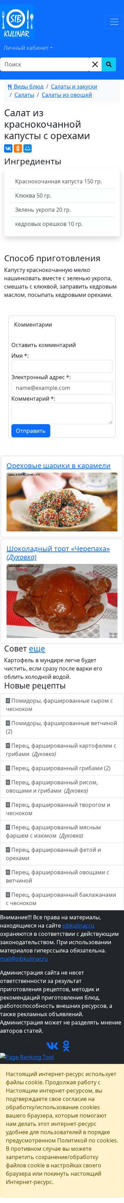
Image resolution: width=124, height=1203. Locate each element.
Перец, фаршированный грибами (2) (61, 768)
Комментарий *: (33, 398)
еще (37, 648)
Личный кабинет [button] (26, 48)
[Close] (95, 64)
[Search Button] (109, 64)
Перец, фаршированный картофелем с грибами (61, 750)
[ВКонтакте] (8, 148)
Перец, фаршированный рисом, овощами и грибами (52, 786)
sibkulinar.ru (78, 925)
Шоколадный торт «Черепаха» (58, 553)
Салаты (24, 95)
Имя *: (20, 355)
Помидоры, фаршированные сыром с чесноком (59, 705)
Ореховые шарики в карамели (59, 465)
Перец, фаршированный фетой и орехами (53, 854)
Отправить (31, 431)
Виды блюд (27, 86)
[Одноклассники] (18, 148)
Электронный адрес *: (41, 377)
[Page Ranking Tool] (27, 1056)
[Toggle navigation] (114, 22)
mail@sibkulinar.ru (24, 959)
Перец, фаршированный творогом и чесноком (58, 809)
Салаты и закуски (74, 86)
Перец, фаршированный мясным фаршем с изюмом (53, 831)
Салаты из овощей (67, 95)
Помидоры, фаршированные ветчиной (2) (61, 727)
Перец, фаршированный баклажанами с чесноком (61, 899)
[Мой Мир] (27, 148)
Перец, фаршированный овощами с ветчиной (57, 876)
